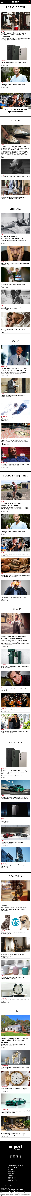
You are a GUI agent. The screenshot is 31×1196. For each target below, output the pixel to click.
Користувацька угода (19, 1191)
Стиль (10, 1170)
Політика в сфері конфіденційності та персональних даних (11, 1190)
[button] (25, 13)
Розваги (11, 1172)
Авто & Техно (13, 1168)
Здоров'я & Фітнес (15, 1166)
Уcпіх (10, 1176)
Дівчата (11, 1174)
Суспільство (13, 1180)
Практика (12, 1178)
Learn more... (17, 1194)
